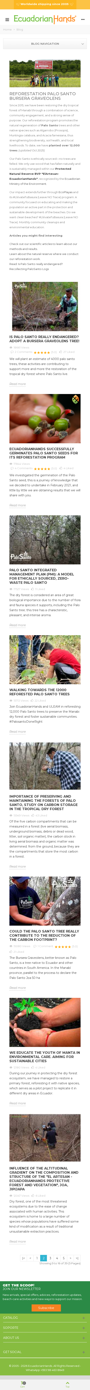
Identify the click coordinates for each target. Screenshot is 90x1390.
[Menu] (7, 19)
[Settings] (83, 19)
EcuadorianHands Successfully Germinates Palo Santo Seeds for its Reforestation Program (43, 453)
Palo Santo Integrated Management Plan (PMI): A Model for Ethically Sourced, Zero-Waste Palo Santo (41, 576)
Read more (17, 384)
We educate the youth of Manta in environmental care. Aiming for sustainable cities (44, 1057)
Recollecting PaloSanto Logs (29, 269)
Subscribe (46, 1308)
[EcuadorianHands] (45, 19)
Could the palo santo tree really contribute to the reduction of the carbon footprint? (44, 935)
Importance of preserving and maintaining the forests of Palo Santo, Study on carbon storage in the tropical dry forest (43, 802)
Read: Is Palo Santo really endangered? (36, 264)
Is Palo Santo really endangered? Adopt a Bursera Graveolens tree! (44, 339)
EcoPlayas (65, 192)
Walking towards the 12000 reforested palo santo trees (39, 692)
